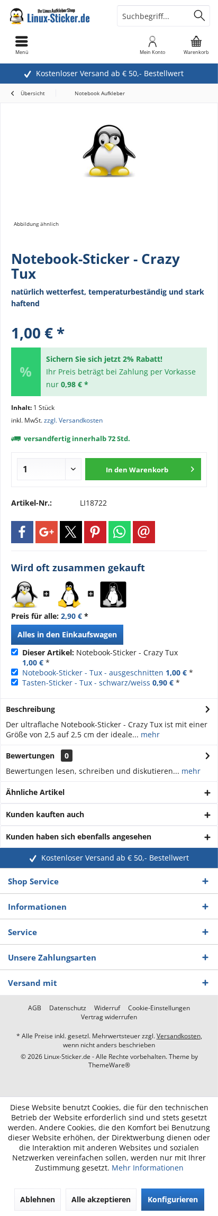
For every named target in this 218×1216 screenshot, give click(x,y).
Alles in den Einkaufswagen (67, 634)
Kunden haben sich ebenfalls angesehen (78, 836)
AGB (34, 1008)
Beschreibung (30, 709)
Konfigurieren (173, 1199)
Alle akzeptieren (101, 1199)
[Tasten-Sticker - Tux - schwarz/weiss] (113, 594)
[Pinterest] (95, 532)
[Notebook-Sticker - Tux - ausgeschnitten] (69, 594)
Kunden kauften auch (45, 814)
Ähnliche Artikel (35, 792)
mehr (149, 734)
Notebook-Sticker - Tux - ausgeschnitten (93, 673)
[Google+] (46, 532)
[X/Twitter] (71, 532)
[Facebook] (22, 532)
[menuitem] (196, 44)
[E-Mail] (144, 532)
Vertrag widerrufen (109, 1017)
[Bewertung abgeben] (109, 319)
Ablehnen (37, 1199)
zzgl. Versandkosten (73, 420)
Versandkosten (179, 1035)
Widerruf (107, 1008)
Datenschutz (67, 1008)
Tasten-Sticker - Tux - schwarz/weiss (86, 683)
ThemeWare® (109, 1064)
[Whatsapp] (119, 532)
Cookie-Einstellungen (159, 1008)
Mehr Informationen (148, 1168)
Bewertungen (30, 756)
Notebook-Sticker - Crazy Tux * (100, 657)
